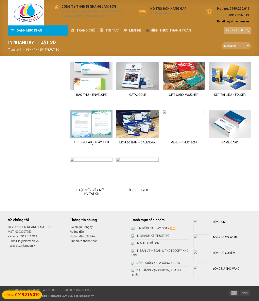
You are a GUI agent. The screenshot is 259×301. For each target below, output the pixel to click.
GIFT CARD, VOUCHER (183, 95)
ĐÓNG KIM (219, 221)
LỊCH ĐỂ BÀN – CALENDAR (137, 142)
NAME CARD (230, 142)
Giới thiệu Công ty (81, 227)
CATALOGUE (137, 95)
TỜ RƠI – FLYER (137, 190)
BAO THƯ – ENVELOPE (91, 95)
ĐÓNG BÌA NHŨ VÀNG (226, 268)
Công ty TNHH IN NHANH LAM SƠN (51, 295)
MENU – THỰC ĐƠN (184, 142)
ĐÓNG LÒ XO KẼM (224, 253)
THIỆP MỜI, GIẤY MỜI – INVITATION (91, 192)
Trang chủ (14, 50)
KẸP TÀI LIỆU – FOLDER (230, 95)
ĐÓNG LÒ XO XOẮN (225, 237)
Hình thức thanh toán (84, 241)
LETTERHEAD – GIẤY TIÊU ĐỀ (91, 144)
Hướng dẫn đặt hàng (83, 236)
